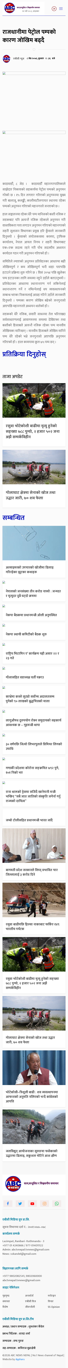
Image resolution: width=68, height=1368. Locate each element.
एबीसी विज (30, 1301)
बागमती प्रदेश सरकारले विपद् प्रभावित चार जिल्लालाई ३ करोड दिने (32, 872)
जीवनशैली (30, 1307)
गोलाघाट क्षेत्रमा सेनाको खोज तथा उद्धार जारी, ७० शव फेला (30, 495)
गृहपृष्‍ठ (5, 1296)
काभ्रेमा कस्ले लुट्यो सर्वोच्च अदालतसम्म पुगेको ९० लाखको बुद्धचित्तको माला (30, 699)
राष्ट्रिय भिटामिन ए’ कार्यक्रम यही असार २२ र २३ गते (32, 656)
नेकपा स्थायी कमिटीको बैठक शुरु (26, 634)
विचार (50, 1301)
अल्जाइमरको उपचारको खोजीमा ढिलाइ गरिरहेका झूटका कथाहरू (29, 570)
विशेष (5, 1307)
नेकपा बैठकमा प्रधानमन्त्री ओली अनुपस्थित (31, 615)
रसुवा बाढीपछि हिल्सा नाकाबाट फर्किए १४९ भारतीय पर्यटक (32, 927)
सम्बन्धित (13, 518)
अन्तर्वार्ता (29, 1296)
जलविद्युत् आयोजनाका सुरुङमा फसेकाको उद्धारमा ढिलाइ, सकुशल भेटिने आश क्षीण (31, 1153)
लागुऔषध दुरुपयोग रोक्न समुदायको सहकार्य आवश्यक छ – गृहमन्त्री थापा (33, 723)
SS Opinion (54, 1307)
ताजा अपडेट (12, 377)
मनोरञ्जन (52, 1296)
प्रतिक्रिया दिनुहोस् (24, 354)
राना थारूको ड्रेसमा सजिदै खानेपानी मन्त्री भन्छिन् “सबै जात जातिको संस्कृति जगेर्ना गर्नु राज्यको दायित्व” (33, 796)
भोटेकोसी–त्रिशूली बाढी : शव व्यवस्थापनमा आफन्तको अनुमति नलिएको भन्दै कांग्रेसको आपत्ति (32, 1096)
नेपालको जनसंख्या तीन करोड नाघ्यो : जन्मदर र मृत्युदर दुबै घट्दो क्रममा (33, 594)
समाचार (6, 1301)
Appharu (20, 1359)
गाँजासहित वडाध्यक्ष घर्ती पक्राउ (25, 677)
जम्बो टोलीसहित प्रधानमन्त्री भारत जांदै (29, 820)
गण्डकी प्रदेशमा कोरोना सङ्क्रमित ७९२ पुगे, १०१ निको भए (32, 770)
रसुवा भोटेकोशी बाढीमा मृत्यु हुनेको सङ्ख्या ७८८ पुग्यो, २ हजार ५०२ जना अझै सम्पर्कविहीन (33, 431)
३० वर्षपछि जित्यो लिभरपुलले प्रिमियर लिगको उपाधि (34, 746)
